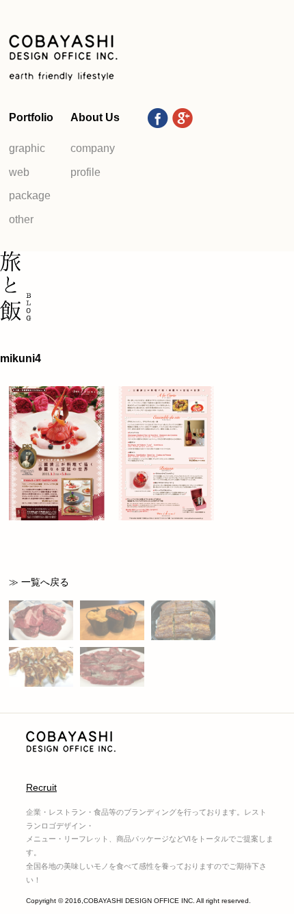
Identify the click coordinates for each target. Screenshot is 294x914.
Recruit (41, 787)
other (21, 219)
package (30, 195)
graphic (27, 148)
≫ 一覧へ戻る (39, 581)
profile (85, 172)
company (92, 148)
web (19, 172)
